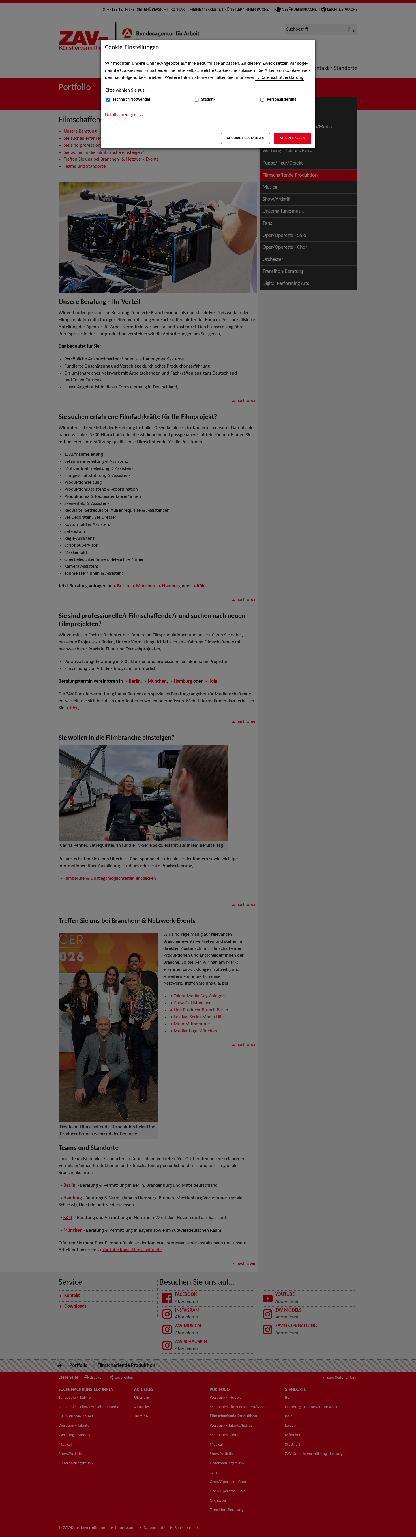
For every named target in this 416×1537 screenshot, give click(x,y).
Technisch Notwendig (131, 100)
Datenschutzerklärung (281, 77)
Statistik (208, 100)
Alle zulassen (292, 138)
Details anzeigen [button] (121, 115)
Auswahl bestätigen (245, 138)
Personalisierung (281, 100)
